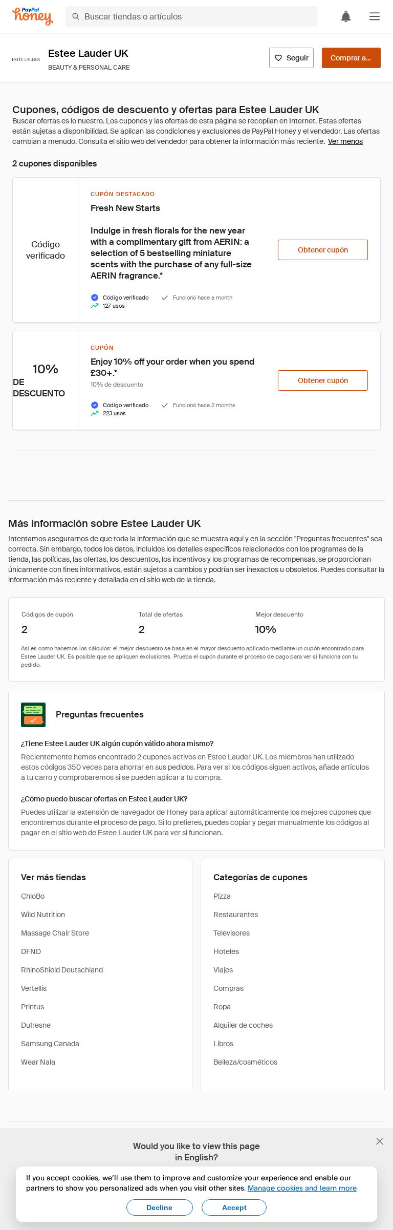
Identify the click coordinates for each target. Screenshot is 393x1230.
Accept (234, 1207)
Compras (228, 988)
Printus (32, 1006)
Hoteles (226, 951)
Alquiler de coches (243, 1025)
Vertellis (34, 988)
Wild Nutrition (43, 914)
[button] (374, 16)
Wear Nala (38, 1062)
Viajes (223, 969)
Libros (223, 1043)
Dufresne (36, 1025)
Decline (159, 1207)
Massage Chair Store (55, 933)
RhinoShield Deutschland (62, 969)
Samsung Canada (50, 1043)
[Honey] (32, 17)
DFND (31, 951)
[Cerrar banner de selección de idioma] (379, 1141)
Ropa (222, 1006)
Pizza (222, 896)
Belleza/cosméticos (245, 1062)
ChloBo (33, 896)
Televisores (231, 933)
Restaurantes (235, 914)
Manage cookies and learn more (302, 1187)
